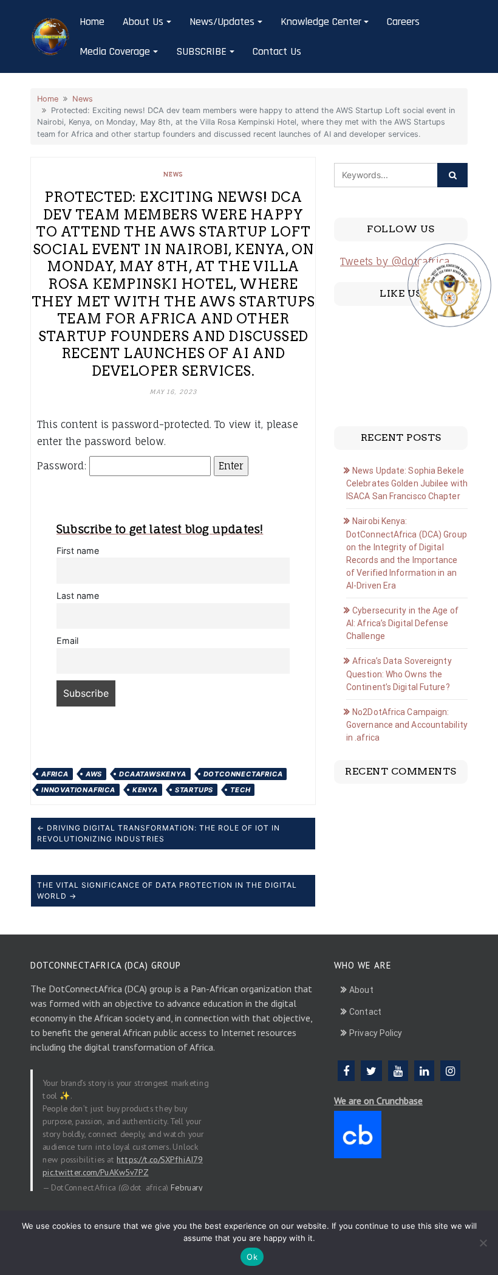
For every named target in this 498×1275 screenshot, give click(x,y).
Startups (194, 790)
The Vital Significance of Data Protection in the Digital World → (167, 890)
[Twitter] (371, 1070)
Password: (63, 466)
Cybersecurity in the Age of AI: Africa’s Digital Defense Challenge (402, 623)
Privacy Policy (375, 1033)
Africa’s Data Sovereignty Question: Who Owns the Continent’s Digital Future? (399, 674)
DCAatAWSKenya (152, 774)
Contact (365, 1012)
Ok (252, 1257)
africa (55, 774)
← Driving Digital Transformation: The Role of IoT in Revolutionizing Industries (158, 833)
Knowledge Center (321, 22)
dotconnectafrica (243, 774)
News (82, 98)
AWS (94, 774)
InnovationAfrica (78, 790)
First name (77, 550)
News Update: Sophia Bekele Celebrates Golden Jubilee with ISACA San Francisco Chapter (407, 484)
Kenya (145, 790)
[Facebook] (346, 1070)
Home (92, 22)
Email (67, 640)
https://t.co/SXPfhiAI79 (160, 1159)
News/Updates (221, 22)
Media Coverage (115, 51)
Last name (77, 595)
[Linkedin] (424, 1070)
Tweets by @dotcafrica (395, 261)
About (361, 990)
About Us (143, 22)
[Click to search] (452, 175)
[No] (483, 1243)
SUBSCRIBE (201, 51)
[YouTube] (398, 1070)
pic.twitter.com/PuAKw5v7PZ (95, 1172)
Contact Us (277, 51)
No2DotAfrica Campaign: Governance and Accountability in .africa (407, 725)
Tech (240, 790)
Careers (403, 22)
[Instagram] (450, 1070)
